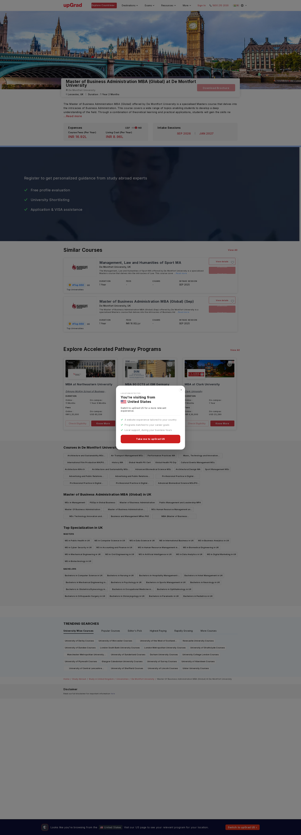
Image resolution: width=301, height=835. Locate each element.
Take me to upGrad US (150, 438)
